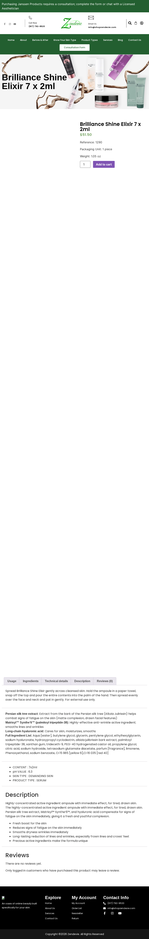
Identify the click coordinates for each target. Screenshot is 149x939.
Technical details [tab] (56, 681)
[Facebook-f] (5, 24)
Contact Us (134, 40)
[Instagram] (10, 24)
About (23, 40)
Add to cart (104, 164)
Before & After (40, 40)
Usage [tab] (11, 681)
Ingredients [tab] (31, 681)
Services (107, 40)
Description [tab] (82, 681)
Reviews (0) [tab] (105, 681)
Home (11, 40)
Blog (120, 40)
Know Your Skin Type (65, 40)
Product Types (90, 40)
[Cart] (135, 23)
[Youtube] (15, 24)
